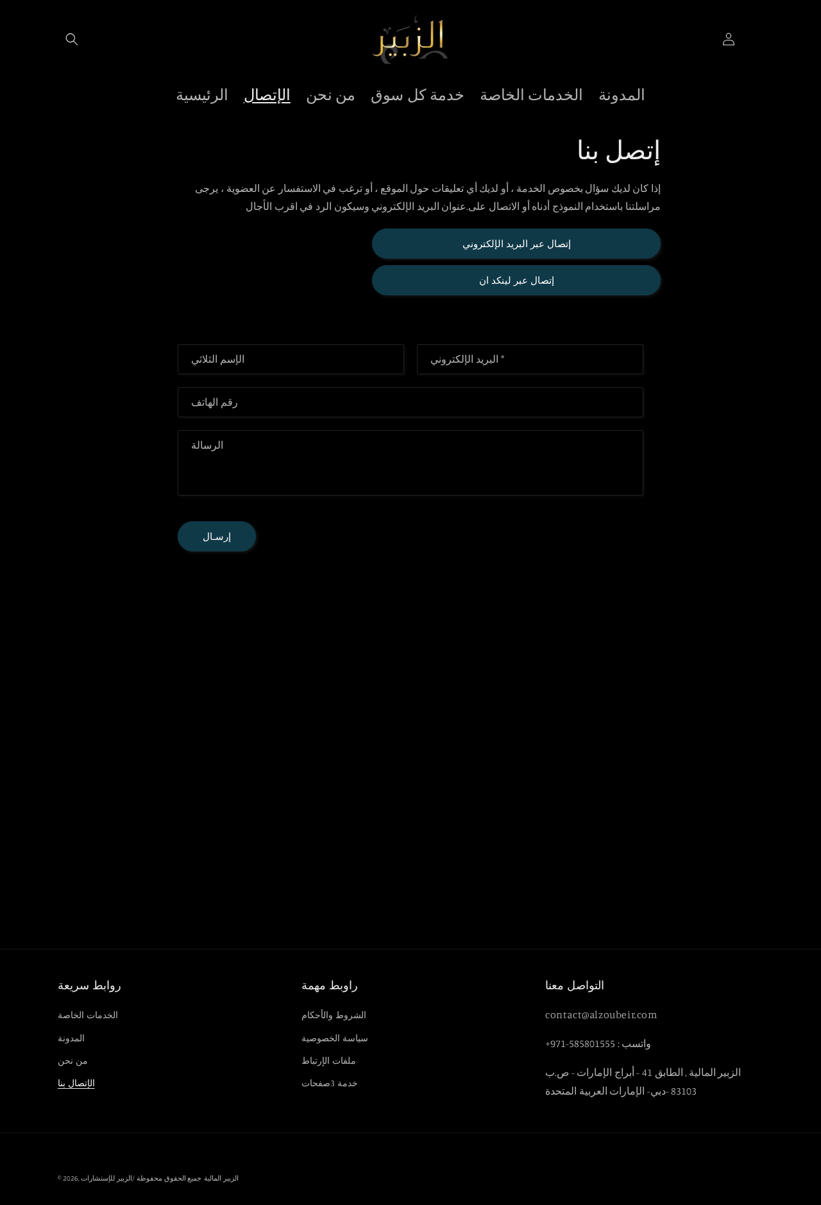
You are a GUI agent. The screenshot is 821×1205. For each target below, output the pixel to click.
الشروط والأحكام (333, 1014)
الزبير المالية (221, 1178)
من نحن (73, 1060)
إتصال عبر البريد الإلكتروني (516, 244)
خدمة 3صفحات (329, 1082)
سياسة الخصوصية (334, 1037)
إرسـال (217, 536)
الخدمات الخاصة (88, 1014)
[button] (72, 39)
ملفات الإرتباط (328, 1060)
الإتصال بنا (76, 1082)
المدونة (71, 1037)
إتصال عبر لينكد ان (516, 280)
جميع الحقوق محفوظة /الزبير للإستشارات (141, 1178)
